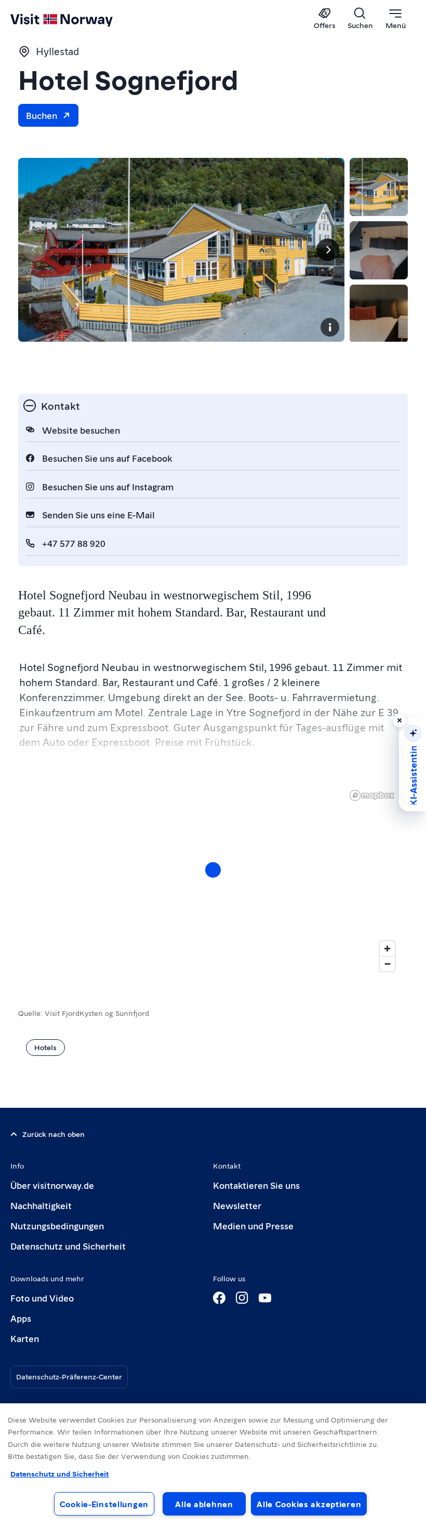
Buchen (41, 115)
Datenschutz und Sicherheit (68, 1246)
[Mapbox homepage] (372, 795)
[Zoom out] (387, 963)
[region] (213, 880)
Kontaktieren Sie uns (256, 1185)
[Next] (327, 249)
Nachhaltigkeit (41, 1205)
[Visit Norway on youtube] (265, 1298)
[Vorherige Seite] (34, 249)
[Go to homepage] (76, 19)
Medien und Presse (253, 1225)
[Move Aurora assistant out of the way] (399, 720)
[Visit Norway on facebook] (219, 1298)
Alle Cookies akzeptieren (309, 1503)
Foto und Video (42, 1298)
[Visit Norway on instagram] (242, 1298)
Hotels (45, 1047)
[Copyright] (330, 327)
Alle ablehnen (204, 1503)
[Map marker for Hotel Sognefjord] (213, 870)
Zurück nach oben (53, 1133)
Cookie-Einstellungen (104, 1503)
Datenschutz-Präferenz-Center (69, 1376)
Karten (24, 1338)
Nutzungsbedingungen (57, 1225)
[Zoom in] (387, 948)
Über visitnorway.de (52, 1185)
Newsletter (237, 1205)
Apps (20, 1318)
